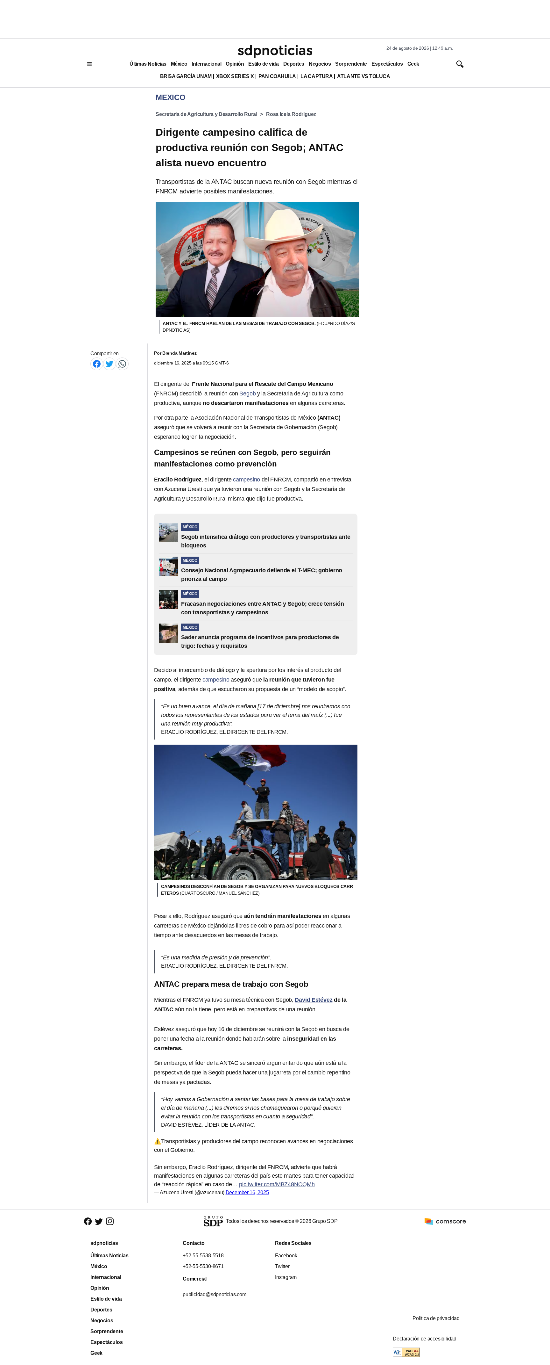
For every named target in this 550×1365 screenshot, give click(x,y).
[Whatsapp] (122, 363)
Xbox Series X (235, 76)
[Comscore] (445, 1221)
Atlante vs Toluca (363, 76)
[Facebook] (96, 363)
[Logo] (275, 51)
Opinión (235, 64)
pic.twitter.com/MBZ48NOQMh (277, 1184)
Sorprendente (351, 64)
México (179, 64)
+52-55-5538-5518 (203, 1255)
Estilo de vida (263, 64)
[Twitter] (109, 363)
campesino (246, 479)
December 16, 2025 (247, 1192)
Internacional (206, 64)
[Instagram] (110, 1221)
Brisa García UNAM (186, 76)
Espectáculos (387, 64)
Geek (413, 64)
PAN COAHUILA (277, 76)
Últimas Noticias (148, 64)
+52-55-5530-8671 (203, 1266)
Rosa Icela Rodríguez (291, 114)
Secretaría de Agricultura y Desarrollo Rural (206, 114)
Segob (247, 393)
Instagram (286, 1277)
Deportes (293, 64)
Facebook (286, 1255)
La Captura (316, 76)
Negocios (320, 64)
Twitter (282, 1266)
